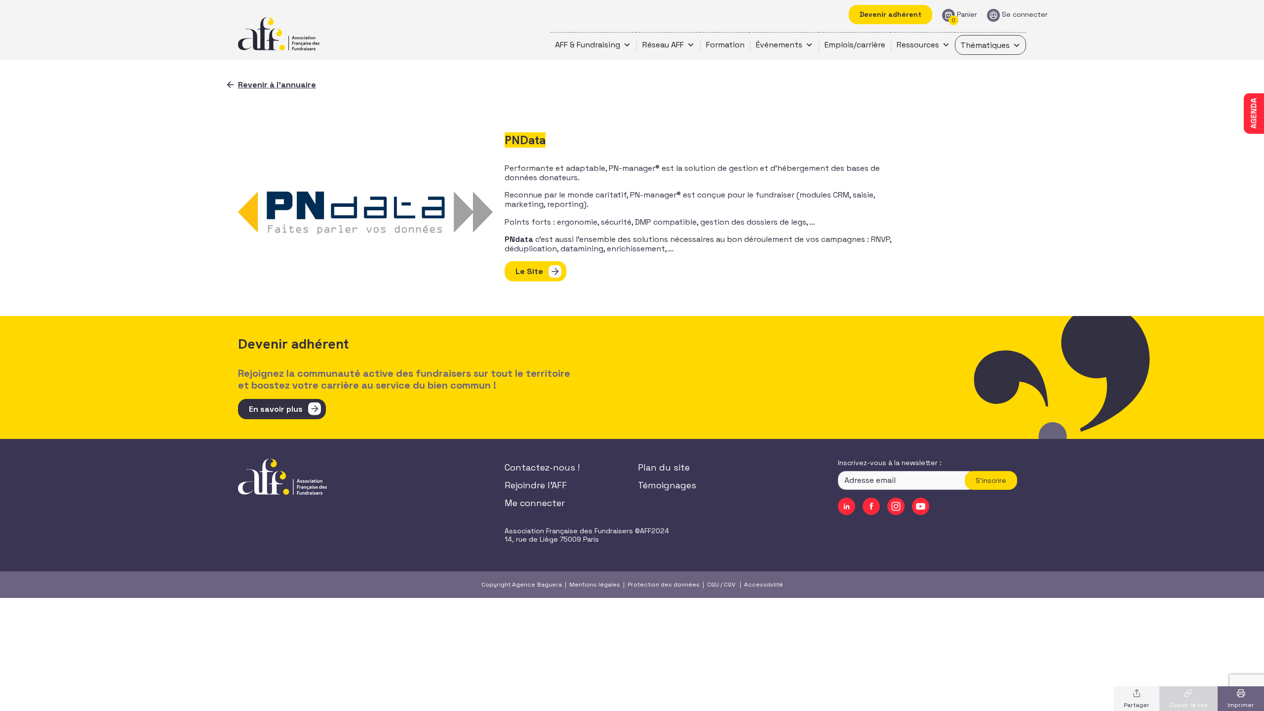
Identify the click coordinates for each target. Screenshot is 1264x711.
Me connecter (535, 503)
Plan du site (664, 467)
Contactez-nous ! (542, 467)
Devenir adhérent (890, 14)
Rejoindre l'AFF (536, 485)
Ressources (918, 45)
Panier (967, 14)
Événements (779, 45)
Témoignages (667, 485)
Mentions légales (594, 585)
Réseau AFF (663, 45)
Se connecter (1025, 14)
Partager (1136, 705)
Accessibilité (763, 585)
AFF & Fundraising (587, 45)
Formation (725, 45)
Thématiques (985, 45)
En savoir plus (276, 409)
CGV (729, 585)
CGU (713, 585)
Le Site (529, 271)
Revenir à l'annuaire (277, 84)
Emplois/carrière (855, 45)
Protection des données (664, 585)
